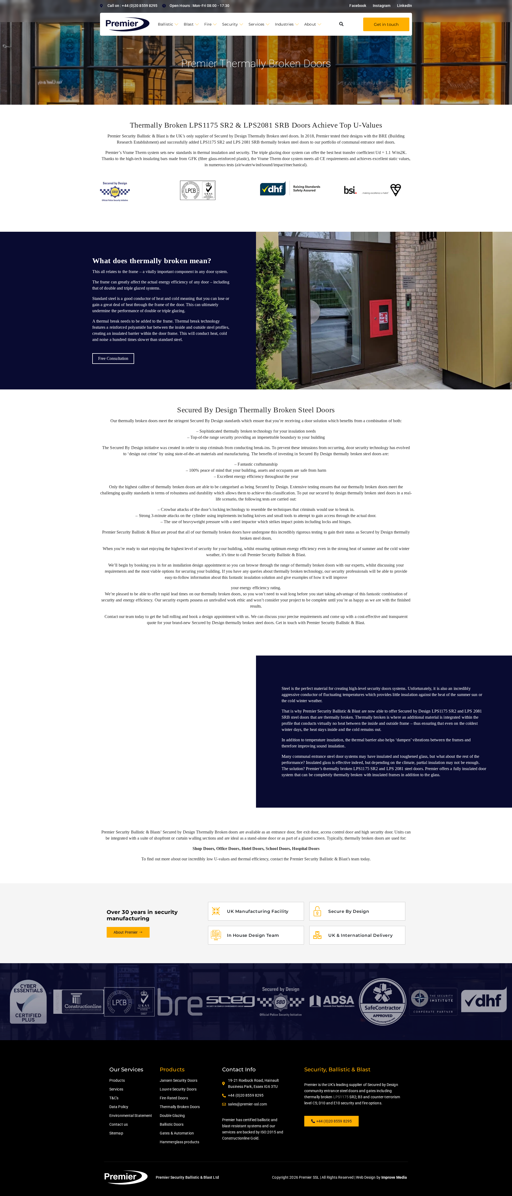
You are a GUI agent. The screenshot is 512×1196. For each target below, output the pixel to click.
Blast (189, 24)
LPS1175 (341, 1097)
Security (230, 24)
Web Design (365, 1177)
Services (256, 24)
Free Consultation (113, 358)
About (310, 24)
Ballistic (165, 24)
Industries (284, 24)
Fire (207, 24)
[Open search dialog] (341, 24)
